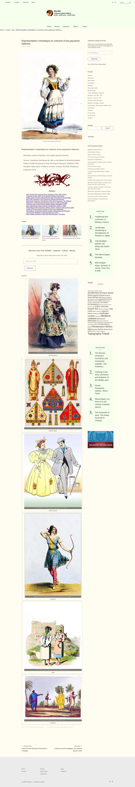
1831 (28, 727)
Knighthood (96, 313)
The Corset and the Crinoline (96, 157)
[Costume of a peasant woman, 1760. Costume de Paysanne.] (31, 230)
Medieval (90, 85)
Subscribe (30, 268)
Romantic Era (41, 727)
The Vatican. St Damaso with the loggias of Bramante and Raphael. (48, 211)
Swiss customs (100, 331)
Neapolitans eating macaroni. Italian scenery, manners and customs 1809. (50, 207)
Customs (90, 302)
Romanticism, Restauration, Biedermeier (99, 105)
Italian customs (60, 727)
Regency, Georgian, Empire (96, 103)
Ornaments (91, 322)
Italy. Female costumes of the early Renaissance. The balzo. (45, 214)
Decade (8, 2)
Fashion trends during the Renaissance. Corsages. (35, 748)
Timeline (16, 2)
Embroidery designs (103, 304)
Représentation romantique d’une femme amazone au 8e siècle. (50, 238)
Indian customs (96, 311)
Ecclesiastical (93, 304)
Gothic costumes (102, 306)
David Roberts (96, 302)
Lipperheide (98, 316)
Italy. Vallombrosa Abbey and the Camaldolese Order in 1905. (46, 206)
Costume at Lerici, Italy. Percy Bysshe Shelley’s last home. (45, 196)
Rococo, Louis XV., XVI (94, 98)
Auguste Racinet (99, 295)
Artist (90, 295)
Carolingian (91, 83)
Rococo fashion (97, 329)
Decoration (104, 302)
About (33, 2)
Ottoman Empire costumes (101, 322)
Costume (66, 26)
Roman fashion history (94, 166)
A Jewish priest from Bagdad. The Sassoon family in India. (68, 748)
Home (49, 26)
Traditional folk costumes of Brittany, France (102, 219)
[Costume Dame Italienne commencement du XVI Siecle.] (72, 230)
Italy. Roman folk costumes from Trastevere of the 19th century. (46, 194)
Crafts (99, 301)
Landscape (104, 313)
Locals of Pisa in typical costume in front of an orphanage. (45, 209)
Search (90, 125)
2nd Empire (91, 108)
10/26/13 (23, 46)
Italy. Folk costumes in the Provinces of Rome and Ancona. (45, 199)
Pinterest (112, 2)
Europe (8, 30)
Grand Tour (93, 309)
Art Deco (90, 118)
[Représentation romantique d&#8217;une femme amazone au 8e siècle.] (51, 230)
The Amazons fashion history (96, 169)
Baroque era (97, 297)
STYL (94, 331)
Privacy (42, 769)
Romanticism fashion (68, 727)
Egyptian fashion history (95, 149)
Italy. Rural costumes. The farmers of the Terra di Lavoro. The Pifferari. (49, 201)
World (76, 26)
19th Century (32, 727)
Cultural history (106, 301)
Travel (84, 26)
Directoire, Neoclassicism (95, 100)
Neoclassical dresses (102, 321)
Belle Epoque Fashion (93, 299)
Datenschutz (44, 771)
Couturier (94, 301)
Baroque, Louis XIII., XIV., (95, 95)
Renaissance (91, 90)
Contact (24, 771)
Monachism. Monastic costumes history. (99, 191)
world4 (28, 46)
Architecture (93, 293)
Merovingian (91, 80)
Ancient (90, 75)
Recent (57, 26)
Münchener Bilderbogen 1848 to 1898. (99, 194)
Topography (94, 333)
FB (115, 2)
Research (26, 2)
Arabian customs (98, 290)
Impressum (43, 774)
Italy (13, 30)
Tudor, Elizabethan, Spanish (96, 93)
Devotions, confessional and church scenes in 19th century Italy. (47, 202)
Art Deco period (106, 293)
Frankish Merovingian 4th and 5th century (100, 180)
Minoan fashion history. (94, 154)
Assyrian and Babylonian (95, 159)
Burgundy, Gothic (93, 88)
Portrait (100, 324)
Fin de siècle (91, 113)
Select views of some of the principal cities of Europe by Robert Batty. (48, 198)
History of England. (104, 309)
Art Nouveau (91, 115)
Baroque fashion (106, 297)
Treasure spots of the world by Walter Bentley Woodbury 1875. (46, 204)
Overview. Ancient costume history (98, 196)
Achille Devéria (53, 727)
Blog (62, 769)
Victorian (90, 110)
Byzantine (90, 78)
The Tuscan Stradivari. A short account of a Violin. (42, 212)
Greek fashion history (94, 152)
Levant (91, 316)
